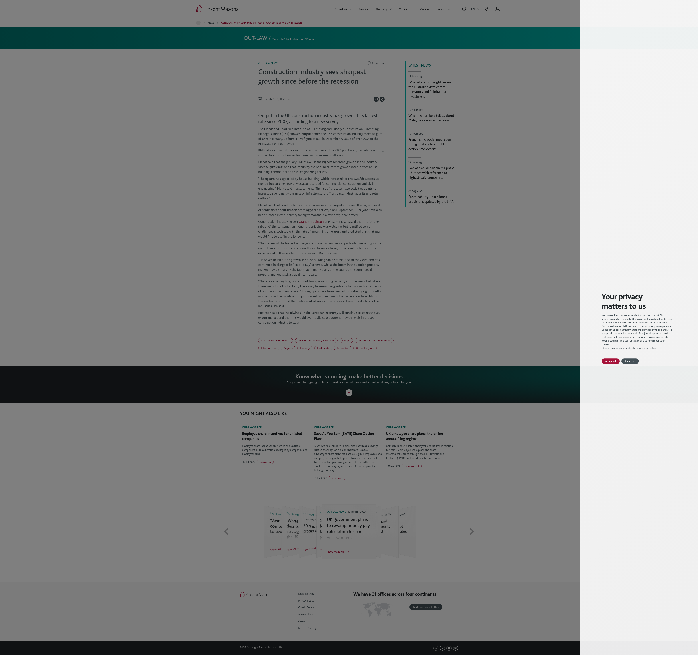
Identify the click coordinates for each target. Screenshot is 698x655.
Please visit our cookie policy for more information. (629, 348)
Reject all (630, 361)
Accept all (610, 361)
